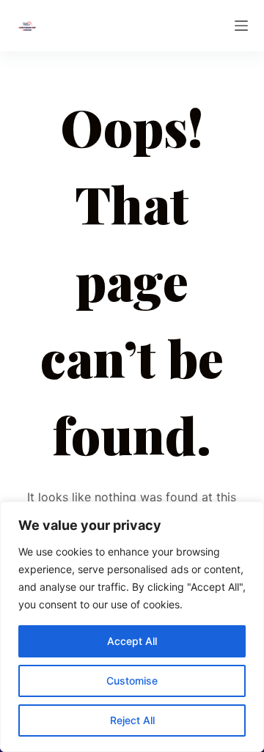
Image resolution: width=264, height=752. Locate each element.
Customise (132, 680)
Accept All (132, 641)
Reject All (132, 720)
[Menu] (241, 25)
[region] (132, 626)
